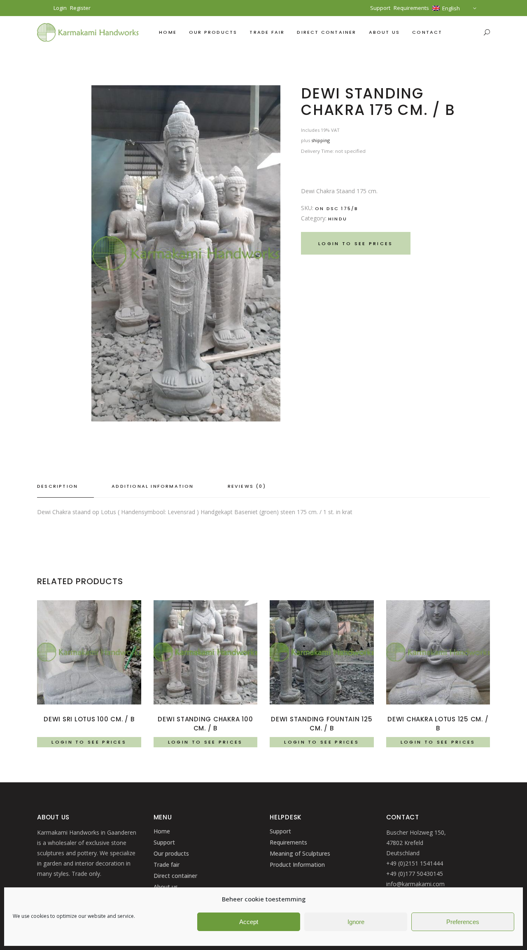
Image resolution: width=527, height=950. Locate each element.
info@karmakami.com (415, 884)
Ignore (355, 921)
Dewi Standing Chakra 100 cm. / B (205, 723)
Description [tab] (57, 486)
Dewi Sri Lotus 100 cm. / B (89, 719)
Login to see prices (355, 243)
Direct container (175, 876)
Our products (171, 853)
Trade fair (167, 864)
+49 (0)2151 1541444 (414, 863)
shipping (320, 140)
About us (166, 887)
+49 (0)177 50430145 (414, 873)
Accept (248, 921)
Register (80, 8)
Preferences (462, 921)
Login (60, 8)
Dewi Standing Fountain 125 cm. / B (322, 723)
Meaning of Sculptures (300, 853)
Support (380, 8)
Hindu (337, 218)
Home (162, 831)
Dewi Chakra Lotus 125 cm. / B (437, 723)
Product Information (297, 864)
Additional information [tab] (153, 486)
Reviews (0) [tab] (247, 486)
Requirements (411, 8)
